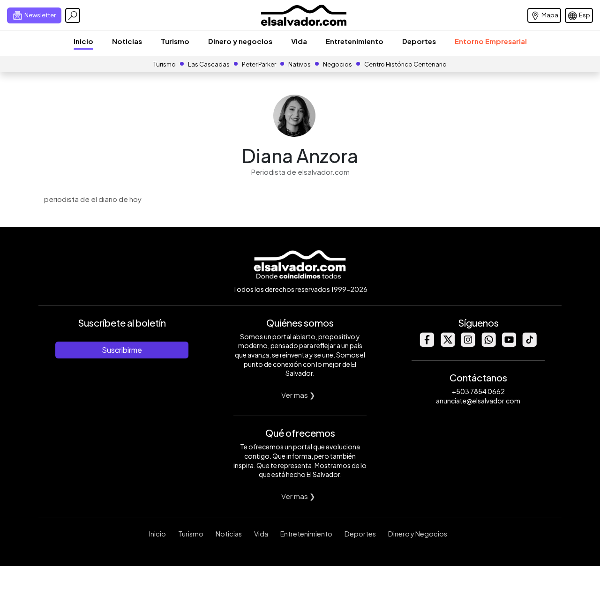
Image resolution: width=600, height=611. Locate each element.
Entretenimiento (354, 41)
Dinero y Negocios (417, 533)
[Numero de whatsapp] (488, 344)
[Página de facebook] (426, 344)
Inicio (83, 41)
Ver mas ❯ (298, 394)
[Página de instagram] (467, 344)
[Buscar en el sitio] (72, 15)
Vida (299, 41)
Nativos (299, 64)
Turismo (175, 41)
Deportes (419, 41)
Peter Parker (259, 64)
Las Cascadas (209, 64)
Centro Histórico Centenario (405, 64)
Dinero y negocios (240, 41)
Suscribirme (122, 350)
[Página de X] (447, 344)
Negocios (337, 64)
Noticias (127, 41)
